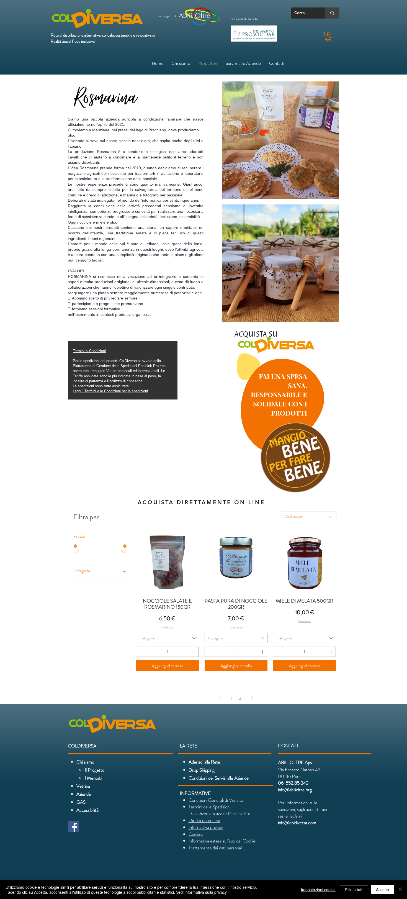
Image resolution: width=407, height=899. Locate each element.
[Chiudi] (400, 890)
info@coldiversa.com (297, 822)
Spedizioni (167, 627)
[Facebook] (73, 826)
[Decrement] (140, 652)
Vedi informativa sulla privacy (201, 892)
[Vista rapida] (167, 562)
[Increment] (194, 652)
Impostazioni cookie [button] (318, 889)
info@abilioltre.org (295, 789)
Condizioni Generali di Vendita (216, 800)
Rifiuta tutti (354, 889)
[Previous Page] (220, 698)
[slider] (75, 546)
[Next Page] (252, 698)
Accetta (382, 889)
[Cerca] (332, 13)
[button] (328, 37)
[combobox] (308, 516)
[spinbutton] (167, 652)
